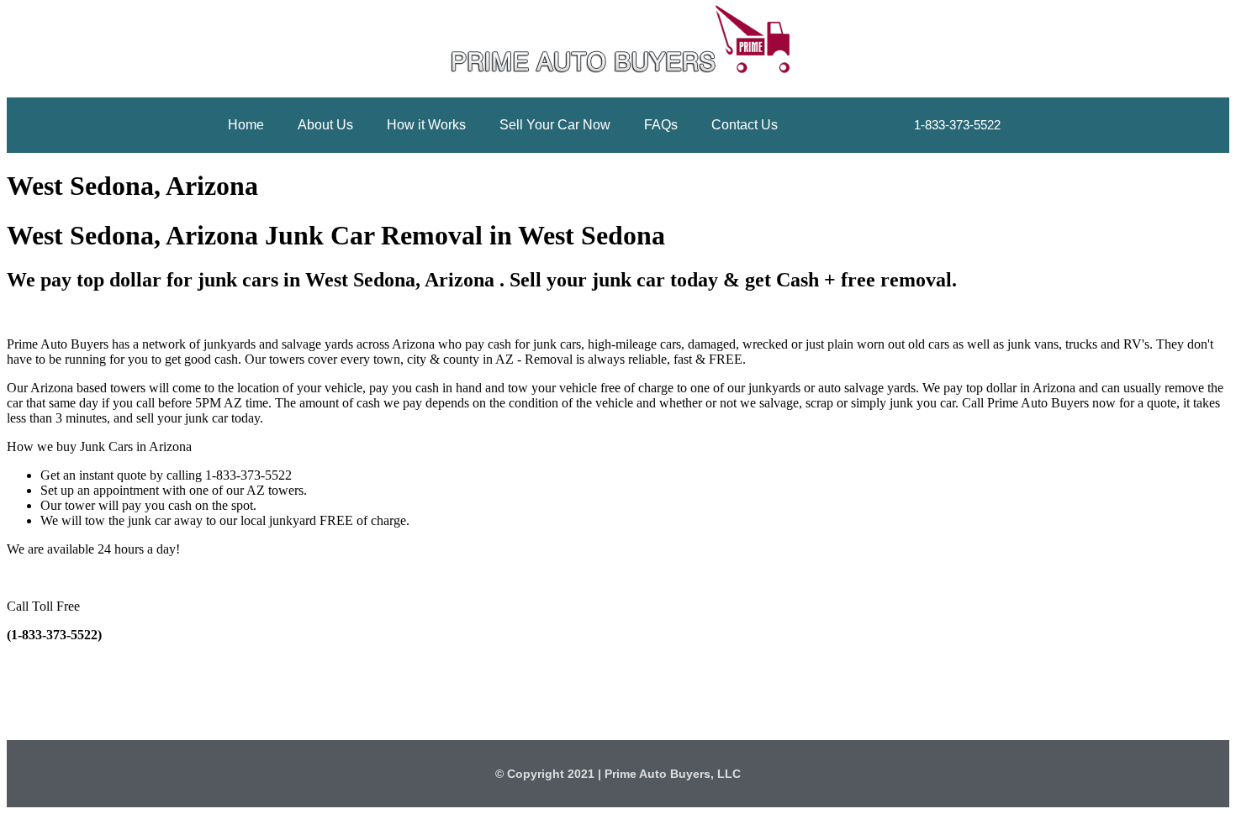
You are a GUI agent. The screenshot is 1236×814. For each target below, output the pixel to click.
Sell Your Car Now (554, 125)
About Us (325, 125)
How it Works (426, 125)
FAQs (661, 125)
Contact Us (744, 125)
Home (246, 125)
